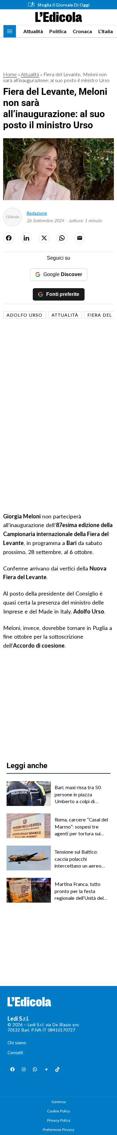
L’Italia (105, 31)
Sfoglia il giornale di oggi (63, 4)
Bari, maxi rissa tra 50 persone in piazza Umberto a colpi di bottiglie (78, 794)
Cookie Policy (58, 1111)
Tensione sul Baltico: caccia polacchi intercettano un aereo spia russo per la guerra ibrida (80, 859)
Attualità (33, 31)
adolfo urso (24, 315)
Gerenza (58, 1101)
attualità (64, 315)
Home (10, 74)
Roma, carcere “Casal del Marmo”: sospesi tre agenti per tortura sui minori (81, 826)
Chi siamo (16, 1042)
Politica (57, 31)
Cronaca (82, 31)
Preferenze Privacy (58, 1129)
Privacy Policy (58, 1120)
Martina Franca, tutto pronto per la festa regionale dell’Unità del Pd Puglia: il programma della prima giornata (80, 891)
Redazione (37, 213)
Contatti (15, 1052)
